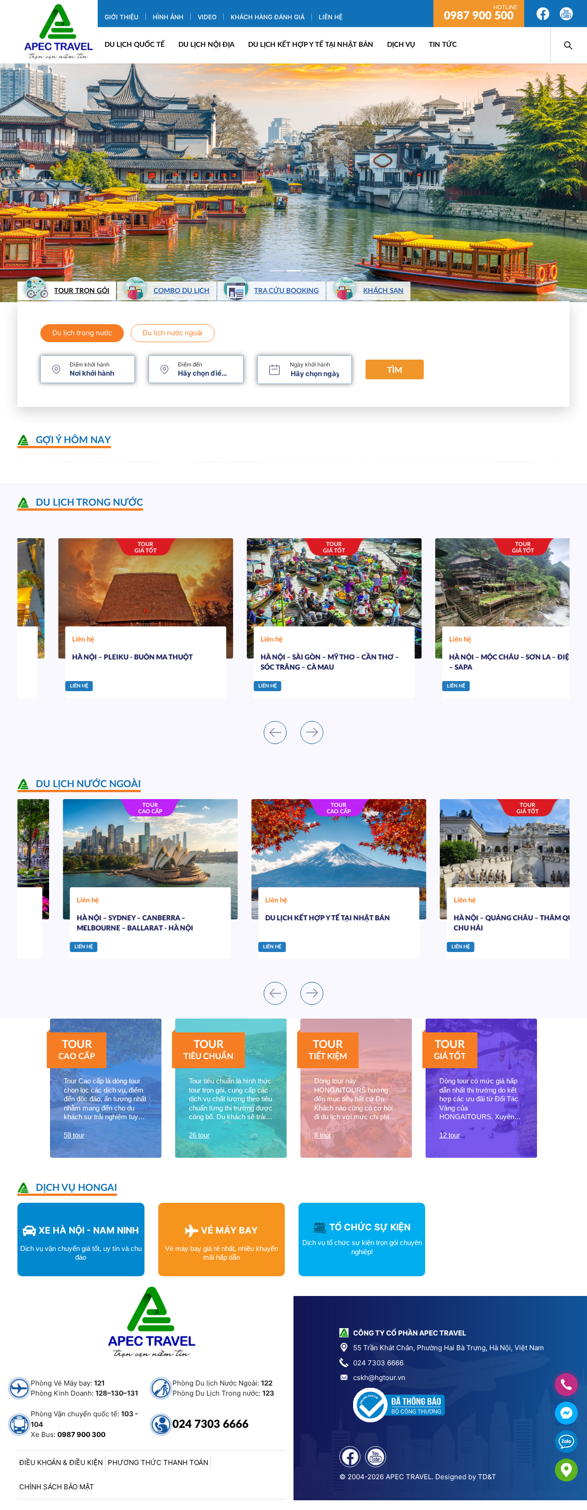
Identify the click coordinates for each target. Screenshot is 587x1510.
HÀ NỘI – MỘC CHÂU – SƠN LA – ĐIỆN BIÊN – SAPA (480, 662)
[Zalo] (566, 1441)
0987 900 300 (81, 1434)
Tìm (394, 370)
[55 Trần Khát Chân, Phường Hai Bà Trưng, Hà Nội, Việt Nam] (566, 1470)
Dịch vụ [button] (401, 44)
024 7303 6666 (210, 1424)
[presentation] (275, 732)
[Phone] (566, 1384)
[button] (44, 182)
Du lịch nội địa (206, 44)
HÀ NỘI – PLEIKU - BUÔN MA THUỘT (92, 657)
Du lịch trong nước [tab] (82, 332)
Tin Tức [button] (443, 44)
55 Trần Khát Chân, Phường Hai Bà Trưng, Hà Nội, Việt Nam (448, 1347)
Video (207, 17)
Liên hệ (331, 17)
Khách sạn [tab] (383, 290)
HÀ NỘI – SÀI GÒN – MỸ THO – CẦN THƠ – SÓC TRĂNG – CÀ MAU (289, 662)
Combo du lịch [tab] (182, 290)
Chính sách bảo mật (56, 1486)
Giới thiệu (121, 17)
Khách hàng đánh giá (268, 17)
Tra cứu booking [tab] (286, 290)
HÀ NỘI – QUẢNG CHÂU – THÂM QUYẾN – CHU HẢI (478, 923)
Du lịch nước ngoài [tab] (173, 332)
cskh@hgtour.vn (379, 1377)
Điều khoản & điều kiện (61, 1462)
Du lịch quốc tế (135, 44)
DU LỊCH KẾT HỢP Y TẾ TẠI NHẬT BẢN (310, 44)
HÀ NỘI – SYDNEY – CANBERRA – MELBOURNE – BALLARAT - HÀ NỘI (90, 923)
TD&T (487, 1476)
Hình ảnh (168, 17)
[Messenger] (566, 1413)
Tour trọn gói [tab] (81, 290)
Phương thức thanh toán (158, 1462)
